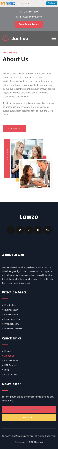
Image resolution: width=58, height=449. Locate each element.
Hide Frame (24, 3)
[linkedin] (29, 230)
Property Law (11, 324)
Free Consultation (29, 24)
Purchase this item (51, 3)
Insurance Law (12, 319)
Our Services (11, 360)
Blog (6, 369)
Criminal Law (11, 314)
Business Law (11, 310)
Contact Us (10, 374)
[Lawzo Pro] (15, 38)
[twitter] (20, 230)
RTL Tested (10, 365)
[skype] (47, 230)
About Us (9, 355)
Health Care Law (13, 328)
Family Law (10, 305)
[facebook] (11, 230)
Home (7, 351)
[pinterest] (38, 230)
